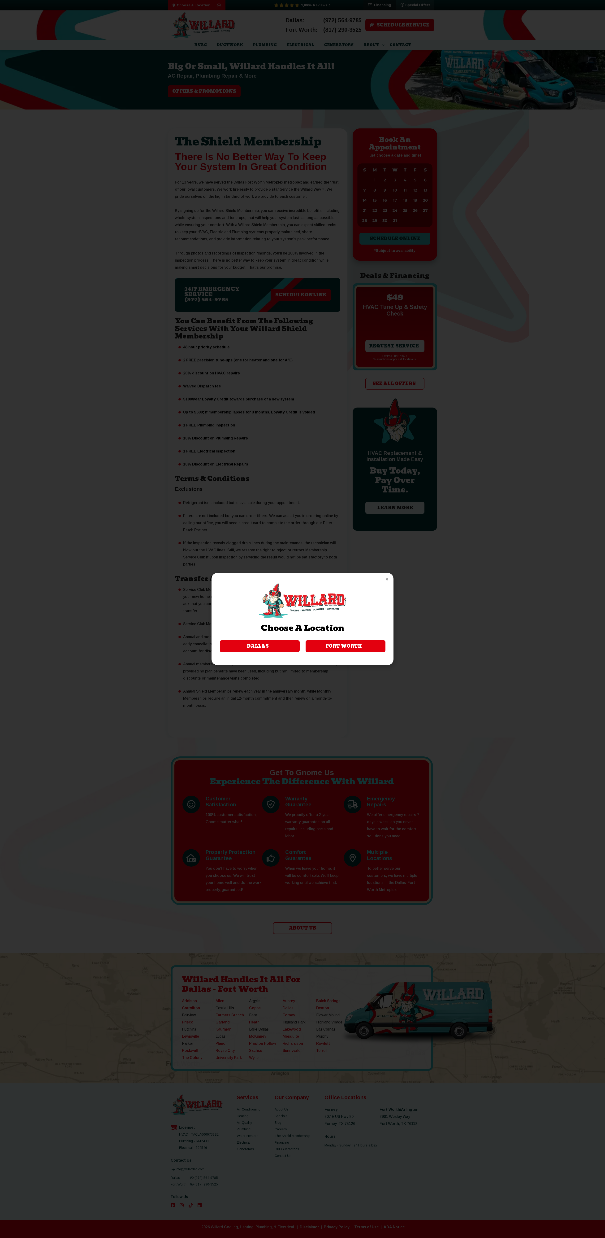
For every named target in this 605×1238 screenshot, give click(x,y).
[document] (302, 619)
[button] (387, 579)
